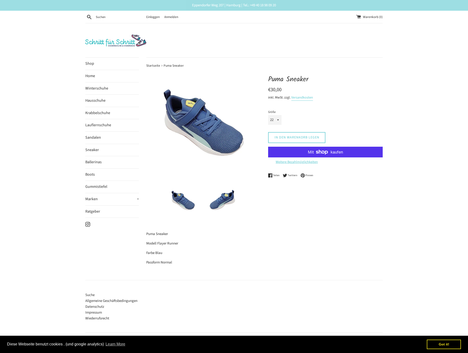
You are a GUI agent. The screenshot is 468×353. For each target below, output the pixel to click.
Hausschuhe (95, 100)
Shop (89, 63)
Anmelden (171, 17)
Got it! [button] (444, 344)
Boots (90, 174)
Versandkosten (302, 97)
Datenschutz (94, 306)
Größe (272, 112)
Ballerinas (93, 162)
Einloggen (153, 17)
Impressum (93, 312)
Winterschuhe (96, 88)
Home (90, 76)
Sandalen (93, 137)
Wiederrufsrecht (97, 318)
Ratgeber (92, 211)
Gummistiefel (96, 186)
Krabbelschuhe (97, 113)
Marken (112, 199)
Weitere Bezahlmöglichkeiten (297, 162)
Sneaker (92, 150)
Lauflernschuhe (98, 125)
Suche (90, 295)
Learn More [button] (115, 344)
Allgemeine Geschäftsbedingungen (111, 300)
